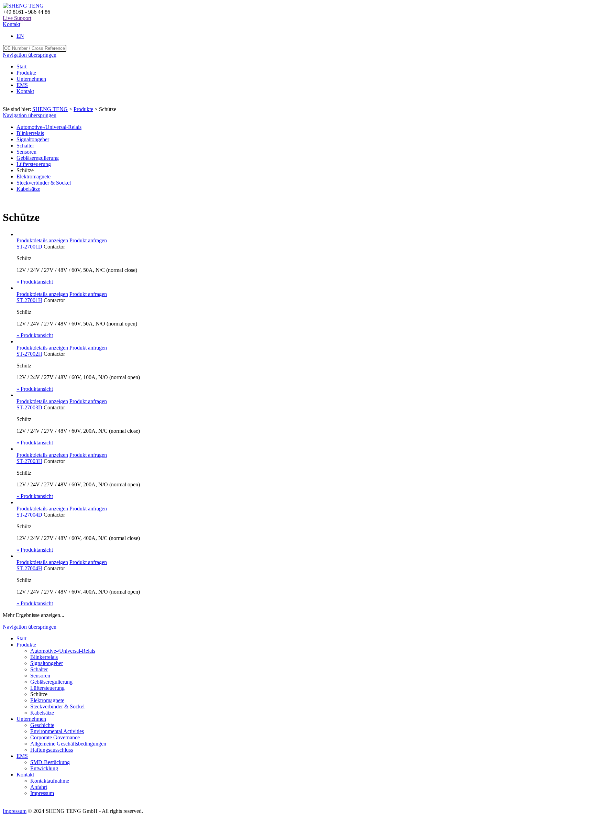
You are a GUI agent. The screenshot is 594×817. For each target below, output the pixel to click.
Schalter (25, 145)
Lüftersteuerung (33, 164)
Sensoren (26, 152)
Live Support (17, 18)
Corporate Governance (55, 737)
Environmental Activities (57, 731)
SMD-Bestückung (50, 762)
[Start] (23, 6)
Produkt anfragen (88, 240)
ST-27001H (29, 300)
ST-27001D (29, 247)
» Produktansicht (34, 282)
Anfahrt (38, 787)
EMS (22, 85)
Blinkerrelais (30, 133)
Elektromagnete (33, 176)
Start (21, 66)
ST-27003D (29, 407)
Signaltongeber (32, 139)
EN (20, 36)
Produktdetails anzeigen (42, 240)
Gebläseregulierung (37, 158)
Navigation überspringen (29, 55)
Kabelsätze (28, 189)
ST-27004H (29, 568)
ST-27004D (29, 515)
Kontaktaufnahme (49, 781)
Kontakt (11, 24)
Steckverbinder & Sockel (43, 183)
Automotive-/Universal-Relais (48, 127)
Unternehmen (31, 79)
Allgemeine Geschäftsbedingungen (68, 744)
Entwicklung (44, 768)
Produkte (26, 73)
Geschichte (42, 725)
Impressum (42, 793)
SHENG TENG (50, 109)
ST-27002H (29, 354)
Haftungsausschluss (51, 750)
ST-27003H (29, 461)
